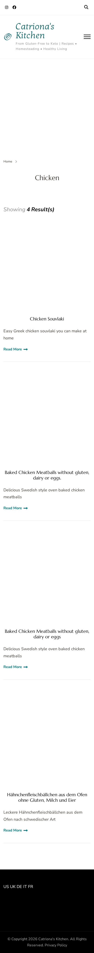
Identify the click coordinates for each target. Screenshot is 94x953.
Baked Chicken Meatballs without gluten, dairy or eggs (47, 634)
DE (19, 886)
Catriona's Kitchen (35, 31)
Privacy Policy (56, 945)
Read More (12, 349)
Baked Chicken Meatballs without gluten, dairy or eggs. (47, 475)
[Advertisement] (47, 108)
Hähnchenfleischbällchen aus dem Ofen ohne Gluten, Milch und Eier (47, 797)
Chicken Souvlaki (47, 319)
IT (25, 886)
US (6, 886)
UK (13, 886)
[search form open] (86, 7)
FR (30, 886)
